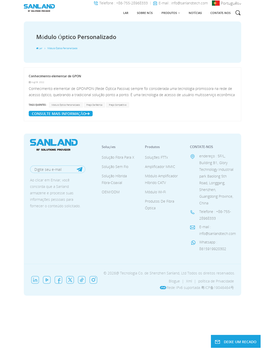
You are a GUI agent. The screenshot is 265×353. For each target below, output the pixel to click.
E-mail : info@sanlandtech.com (183, 3)
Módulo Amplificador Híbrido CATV (161, 179)
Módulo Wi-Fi (155, 191)
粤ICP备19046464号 (217, 287)
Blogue (174, 281)
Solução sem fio (115, 166)
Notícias (195, 13)
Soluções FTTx (156, 157)
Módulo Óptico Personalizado (65, 104)
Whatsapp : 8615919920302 (212, 245)
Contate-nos (220, 13)
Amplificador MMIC (160, 166)
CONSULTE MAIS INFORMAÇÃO (59, 113)
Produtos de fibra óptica (159, 204)
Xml (189, 281)
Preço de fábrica (94, 104)
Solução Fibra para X (118, 157)
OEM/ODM (111, 191)
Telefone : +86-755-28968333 (123, 3)
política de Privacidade (216, 281)
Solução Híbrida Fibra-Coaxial (114, 179)
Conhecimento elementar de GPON (55, 76)
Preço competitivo (118, 104)
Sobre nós (145, 13)
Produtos (169, 13)
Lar (125, 13)
